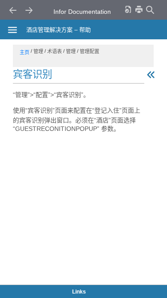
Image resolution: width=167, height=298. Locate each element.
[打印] (139, 9)
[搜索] (149, 9)
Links (79, 292)
